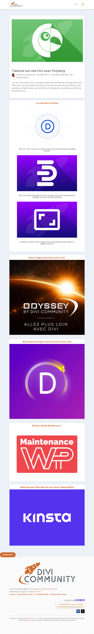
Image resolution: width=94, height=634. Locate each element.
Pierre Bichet (52, 589)
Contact (12, 594)
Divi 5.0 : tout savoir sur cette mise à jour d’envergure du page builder (47, 150)
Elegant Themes (29, 618)
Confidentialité (42, 594)
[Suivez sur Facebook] (78, 611)
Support (8, 554)
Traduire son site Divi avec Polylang (38, 71)
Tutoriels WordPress (60, 74)
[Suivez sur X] (83, 611)
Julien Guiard (40, 589)
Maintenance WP (34, 591)
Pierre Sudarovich (27, 74)
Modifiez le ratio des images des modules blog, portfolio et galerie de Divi (46, 243)
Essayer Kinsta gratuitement (71, 604)
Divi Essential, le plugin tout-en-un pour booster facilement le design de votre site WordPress (47, 196)
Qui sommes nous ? (26, 594)
